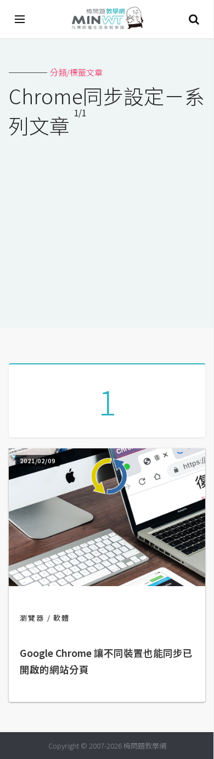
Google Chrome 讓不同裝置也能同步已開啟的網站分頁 (106, 661)
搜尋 (193, 19)
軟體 (61, 617)
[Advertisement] (107, 225)
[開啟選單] (20, 19)
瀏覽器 (32, 617)
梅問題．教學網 (107, 19)
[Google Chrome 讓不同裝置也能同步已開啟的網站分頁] (107, 582)
